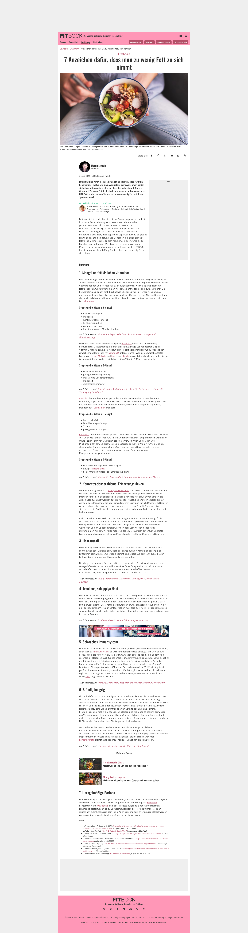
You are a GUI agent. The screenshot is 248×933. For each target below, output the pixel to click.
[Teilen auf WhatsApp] (165, 155)
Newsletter (152, 917)
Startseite (64, 49)
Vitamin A (89, 301)
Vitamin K (84, 434)
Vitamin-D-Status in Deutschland (114, 831)
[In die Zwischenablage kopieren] (184, 155)
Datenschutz (136, 917)
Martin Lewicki (98, 165)
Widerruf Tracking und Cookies (93, 922)
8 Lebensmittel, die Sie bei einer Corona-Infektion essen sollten (131, 780)
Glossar (81, 917)
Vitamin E (84, 398)
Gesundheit (73, 42)
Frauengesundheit (163, 42)
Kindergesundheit (180, 42)
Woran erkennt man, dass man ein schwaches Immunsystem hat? (131, 682)
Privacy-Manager (165, 917)
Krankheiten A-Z (136, 42)
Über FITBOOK (71, 917)
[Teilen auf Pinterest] (158, 155)
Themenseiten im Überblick (97, 917)
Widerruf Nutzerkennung (133, 922)
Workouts (149, 42)
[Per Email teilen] (178, 155)
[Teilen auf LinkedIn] (171, 155)
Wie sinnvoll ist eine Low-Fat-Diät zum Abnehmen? (123, 746)
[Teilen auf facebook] (151, 155)
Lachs (114, 356)
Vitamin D (127, 343)
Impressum (178, 917)
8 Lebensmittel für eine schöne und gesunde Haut (123, 620)
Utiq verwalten (114, 922)
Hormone (152, 802)
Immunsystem (101, 651)
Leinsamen (99, 407)
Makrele (102, 356)
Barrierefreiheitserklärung (156, 922)
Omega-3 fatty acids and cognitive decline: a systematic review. (138, 833)
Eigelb (126, 356)
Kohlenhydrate (86, 739)
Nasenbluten (98, 468)
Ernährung (85, 42)
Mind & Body (98, 42)
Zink (88, 676)
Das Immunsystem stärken (119, 853)
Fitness (63, 42)
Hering (93, 356)
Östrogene (102, 805)
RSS (145, 917)
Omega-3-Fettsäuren (118, 490)
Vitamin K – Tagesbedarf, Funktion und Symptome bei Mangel (129, 477)
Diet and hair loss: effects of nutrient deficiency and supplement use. (130, 843)
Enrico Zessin (93, 206)
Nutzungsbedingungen (120, 917)
